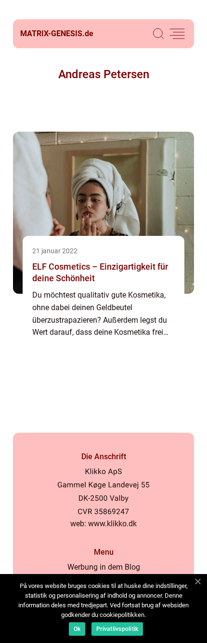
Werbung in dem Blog (103, 567)
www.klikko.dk (112, 523)
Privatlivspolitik (117, 629)
